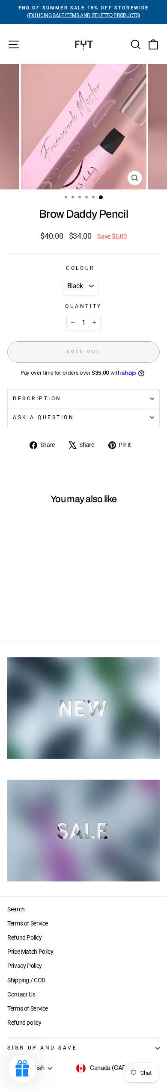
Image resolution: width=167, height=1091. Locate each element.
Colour (80, 268)
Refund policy (24, 1022)
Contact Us (21, 994)
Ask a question (43, 417)
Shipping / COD (26, 980)
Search (16, 909)
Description (37, 399)
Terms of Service (27, 923)
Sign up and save (42, 1048)
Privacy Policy (24, 965)
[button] (22, 1068)
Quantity (83, 306)
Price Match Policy (30, 951)
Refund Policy (24, 937)
